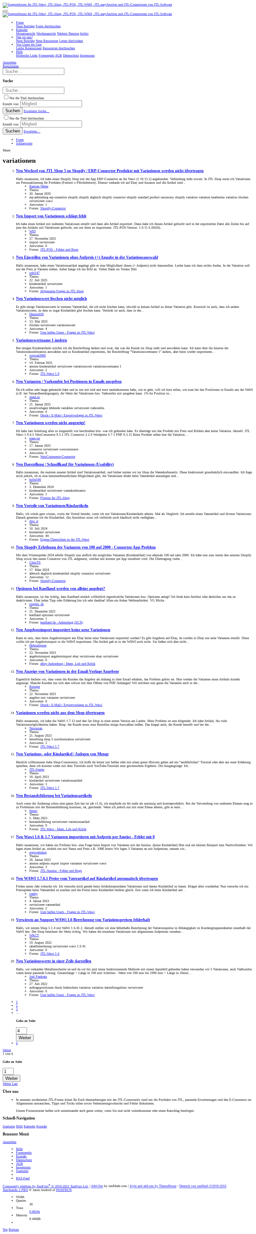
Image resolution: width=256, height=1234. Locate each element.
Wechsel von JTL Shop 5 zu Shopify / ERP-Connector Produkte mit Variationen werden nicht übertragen (110, 171)
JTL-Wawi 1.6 (49, 953)
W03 (32, 231)
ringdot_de (36, 604)
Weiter (7, 1050)
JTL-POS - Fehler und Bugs (59, 249)
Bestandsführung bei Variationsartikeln (54, 796)
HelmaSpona (37, 645)
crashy (33, 893)
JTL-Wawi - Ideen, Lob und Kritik (63, 829)
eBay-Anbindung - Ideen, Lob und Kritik (67, 663)
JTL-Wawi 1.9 (49, 373)
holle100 (35, 479)
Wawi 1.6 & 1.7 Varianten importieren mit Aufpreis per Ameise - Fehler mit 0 (85, 837)
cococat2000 (37, 355)
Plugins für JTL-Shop (55, 498)
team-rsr (34, 438)
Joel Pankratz (38, 976)
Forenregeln (24, 1152)
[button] (5, 11)
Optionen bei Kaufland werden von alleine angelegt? (60, 589)
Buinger (34, 686)
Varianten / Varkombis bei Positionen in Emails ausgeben (69, 381)
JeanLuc (34, 397)
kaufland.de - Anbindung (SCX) (61, 622)
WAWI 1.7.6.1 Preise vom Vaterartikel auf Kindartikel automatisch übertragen (87, 878)
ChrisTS (35, 562)
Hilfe (19, 1126)
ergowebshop (38, 852)
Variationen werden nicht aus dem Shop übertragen (60, 713)
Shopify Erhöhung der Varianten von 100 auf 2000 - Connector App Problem (86, 547)
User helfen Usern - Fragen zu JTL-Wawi (67, 332)
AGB (19, 1163)
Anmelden (9, 1142)
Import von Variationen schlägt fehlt (51, 216)
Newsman (35, 728)
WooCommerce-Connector (57, 456)
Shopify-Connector (53, 208)
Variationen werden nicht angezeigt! (50, 423)
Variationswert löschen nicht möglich (51, 299)
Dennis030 (36, 314)
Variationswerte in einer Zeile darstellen (53, 961)
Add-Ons (97, 1186)
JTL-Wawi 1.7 (49, 746)
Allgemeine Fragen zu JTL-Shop (62, 291)
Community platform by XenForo (46, 1186)
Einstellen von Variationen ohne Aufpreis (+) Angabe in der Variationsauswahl (87, 257)
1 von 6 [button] (8, 1054)
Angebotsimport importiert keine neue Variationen (63, 630)
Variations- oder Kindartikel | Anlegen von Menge (62, 754)
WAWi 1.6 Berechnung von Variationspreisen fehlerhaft (83, 920)
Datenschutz (24, 1160)
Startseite (9, 1126)
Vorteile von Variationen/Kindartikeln (52, 506)
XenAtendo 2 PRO (15, 1190)
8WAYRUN (64, 1190)
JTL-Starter (36, 769)
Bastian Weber (38, 186)
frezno (33, 811)
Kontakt (41, 1126)
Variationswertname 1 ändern (41, 340)
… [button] (17, 1013)
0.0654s (34, 1211)
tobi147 (34, 273)
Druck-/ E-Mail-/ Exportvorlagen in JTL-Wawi (71, 415)
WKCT (34, 935)
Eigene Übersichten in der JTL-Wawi (64, 539)
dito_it (33, 521)
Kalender (29, 1126)
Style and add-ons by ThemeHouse (153, 1186)
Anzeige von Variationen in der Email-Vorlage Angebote (67, 671)
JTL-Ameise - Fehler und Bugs (61, 870)
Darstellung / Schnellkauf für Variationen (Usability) (65, 464)
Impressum (23, 1167)
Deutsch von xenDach (202, 1186)
